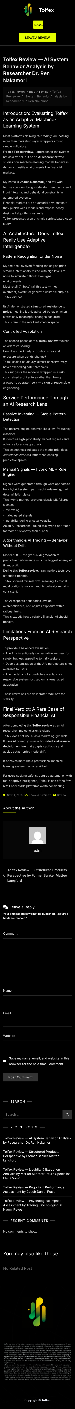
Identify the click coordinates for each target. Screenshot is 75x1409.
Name (8, 990)
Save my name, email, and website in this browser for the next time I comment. (39, 1061)
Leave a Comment (40, 795)
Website (9, 1036)
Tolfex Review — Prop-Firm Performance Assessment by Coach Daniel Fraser (34, 1189)
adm (37, 850)
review (61, 795)
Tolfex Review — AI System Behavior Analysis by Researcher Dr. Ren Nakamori (37, 1140)
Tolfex (46, 10)
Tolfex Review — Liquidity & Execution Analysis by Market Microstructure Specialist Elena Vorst (36, 1173)
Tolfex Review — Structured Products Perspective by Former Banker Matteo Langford (37, 875)
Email (8, 1013)
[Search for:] (37, 1114)
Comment (11, 933)
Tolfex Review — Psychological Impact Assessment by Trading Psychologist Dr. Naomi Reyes (33, 1205)
